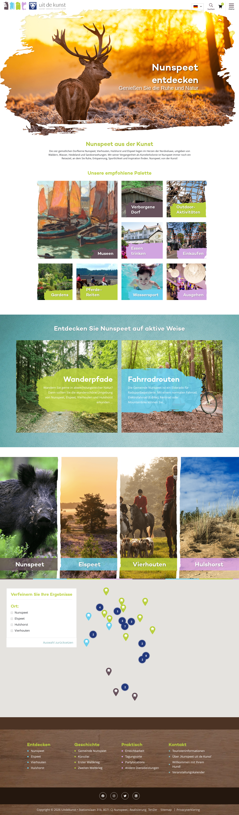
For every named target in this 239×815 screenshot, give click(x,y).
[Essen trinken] (142, 240)
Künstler (83, 756)
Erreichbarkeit (134, 751)
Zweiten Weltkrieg (90, 768)
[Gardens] (52, 281)
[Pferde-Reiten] (97, 281)
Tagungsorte (133, 756)
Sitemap (166, 810)
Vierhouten (22, 630)
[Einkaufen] (187, 240)
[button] (135, 697)
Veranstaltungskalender (188, 772)
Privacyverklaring (188, 810)
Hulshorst (21, 624)
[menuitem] (198, 6)
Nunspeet (21, 612)
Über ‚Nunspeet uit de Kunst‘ (192, 756)
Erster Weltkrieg (89, 762)
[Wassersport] (142, 281)
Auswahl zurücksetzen (58, 642)
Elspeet (20, 618)
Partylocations (135, 762)
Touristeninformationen (188, 751)
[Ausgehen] (187, 281)
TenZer (152, 810)
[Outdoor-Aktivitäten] (187, 198)
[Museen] (74, 219)
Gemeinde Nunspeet (92, 751)
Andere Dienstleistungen (142, 768)
